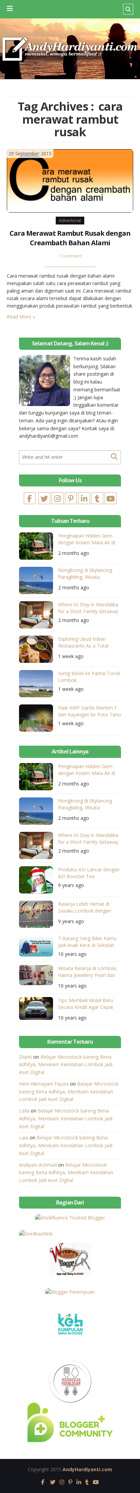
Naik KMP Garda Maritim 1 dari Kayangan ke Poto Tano (89, 711)
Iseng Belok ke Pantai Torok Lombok (89, 676)
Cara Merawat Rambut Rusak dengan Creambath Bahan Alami (70, 238)
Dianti (25, 1057)
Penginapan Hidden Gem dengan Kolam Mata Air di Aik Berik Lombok (86, 540)
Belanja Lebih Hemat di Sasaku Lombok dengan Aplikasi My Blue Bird (84, 908)
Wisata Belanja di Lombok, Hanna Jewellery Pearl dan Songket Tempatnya (87, 972)
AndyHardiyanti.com (87, 1469)
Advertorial (70, 220)
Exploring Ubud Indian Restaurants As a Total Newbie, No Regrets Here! (87, 643)
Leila (24, 1110)
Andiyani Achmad (38, 1165)
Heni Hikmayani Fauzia (44, 1083)
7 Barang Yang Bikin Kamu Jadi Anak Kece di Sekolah (87, 941)
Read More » (21, 316)
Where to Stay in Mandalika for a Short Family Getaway (88, 608)
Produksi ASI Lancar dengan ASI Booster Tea (89, 873)
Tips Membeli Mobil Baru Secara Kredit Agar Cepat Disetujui (85, 1004)
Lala (23, 1137)
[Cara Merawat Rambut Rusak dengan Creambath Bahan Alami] (70, 180)
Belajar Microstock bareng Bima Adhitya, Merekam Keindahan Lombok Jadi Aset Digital (65, 1065)
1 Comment (70, 256)
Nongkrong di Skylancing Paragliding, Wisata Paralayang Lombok (85, 574)
